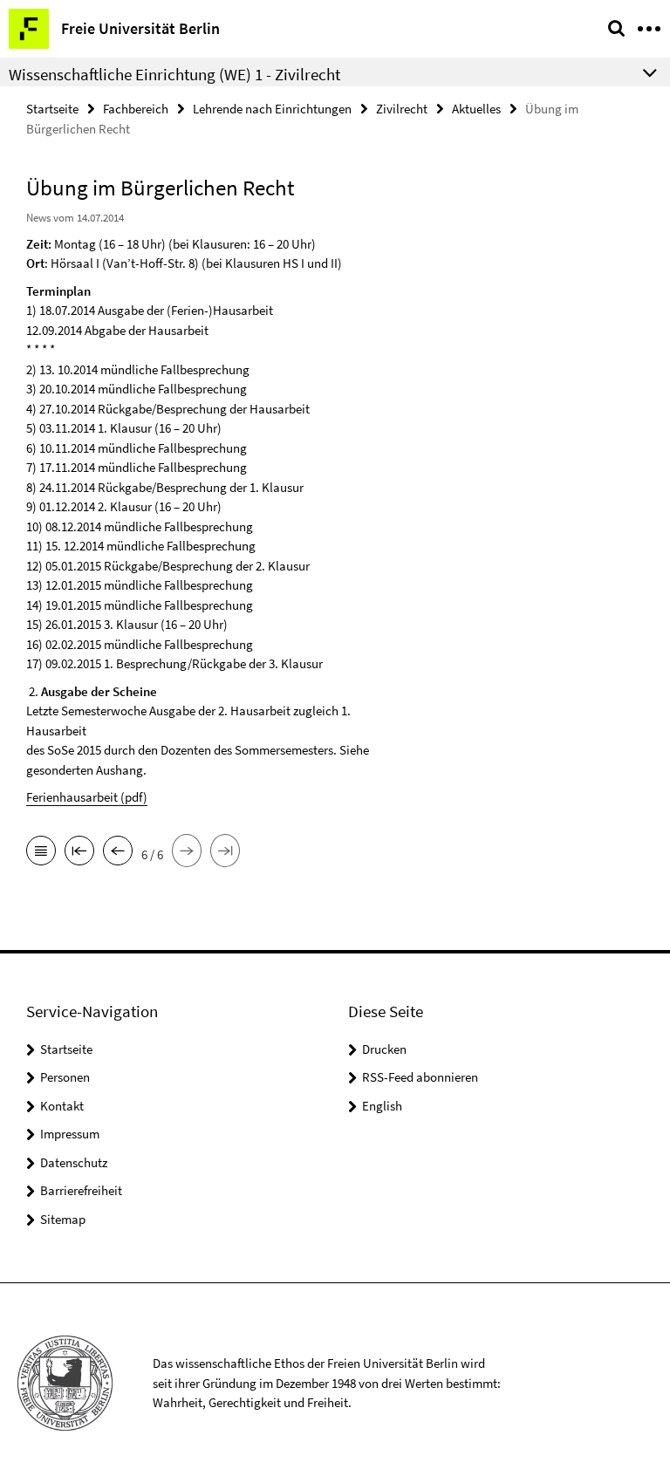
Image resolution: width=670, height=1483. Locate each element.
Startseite (52, 108)
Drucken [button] (384, 1049)
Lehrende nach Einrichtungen (272, 108)
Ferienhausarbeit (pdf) (86, 797)
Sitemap (62, 1219)
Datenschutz (73, 1162)
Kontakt (62, 1105)
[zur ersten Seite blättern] (79, 852)
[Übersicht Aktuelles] (41, 852)
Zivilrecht (401, 108)
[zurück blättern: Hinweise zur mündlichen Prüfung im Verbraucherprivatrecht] (118, 852)
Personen (65, 1077)
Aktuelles (476, 108)
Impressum (69, 1133)
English (382, 1105)
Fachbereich (135, 108)
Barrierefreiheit (81, 1190)
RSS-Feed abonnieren (420, 1077)
